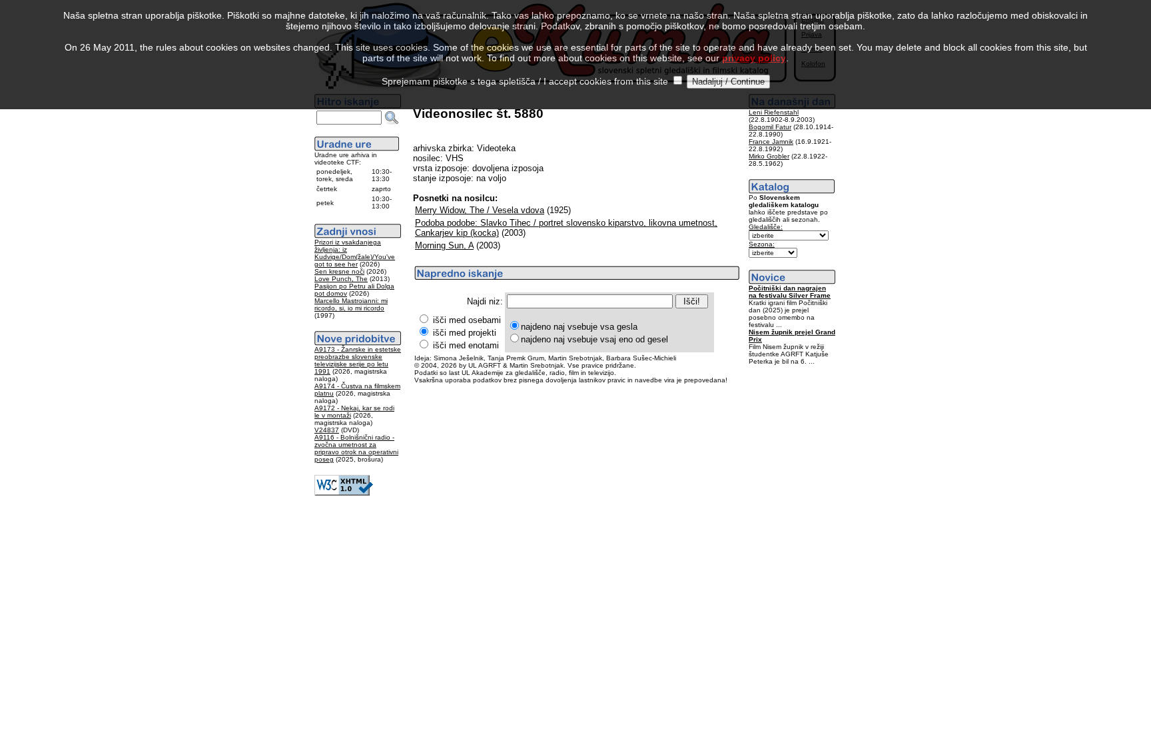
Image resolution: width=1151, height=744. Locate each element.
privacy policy (754, 58)
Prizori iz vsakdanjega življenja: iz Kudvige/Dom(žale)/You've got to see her (354, 253)
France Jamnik (771, 141)
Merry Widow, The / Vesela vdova (479, 210)
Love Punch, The (341, 278)
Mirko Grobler (769, 156)
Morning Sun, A (444, 245)
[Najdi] (391, 118)
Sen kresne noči (339, 271)
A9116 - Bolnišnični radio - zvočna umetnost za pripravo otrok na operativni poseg (356, 448)
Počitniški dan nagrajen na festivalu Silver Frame (790, 291)
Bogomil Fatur (770, 127)
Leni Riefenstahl (774, 112)
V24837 (326, 430)
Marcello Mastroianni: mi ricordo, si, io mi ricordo (351, 304)
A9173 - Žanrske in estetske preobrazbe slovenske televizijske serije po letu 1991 (357, 360)
